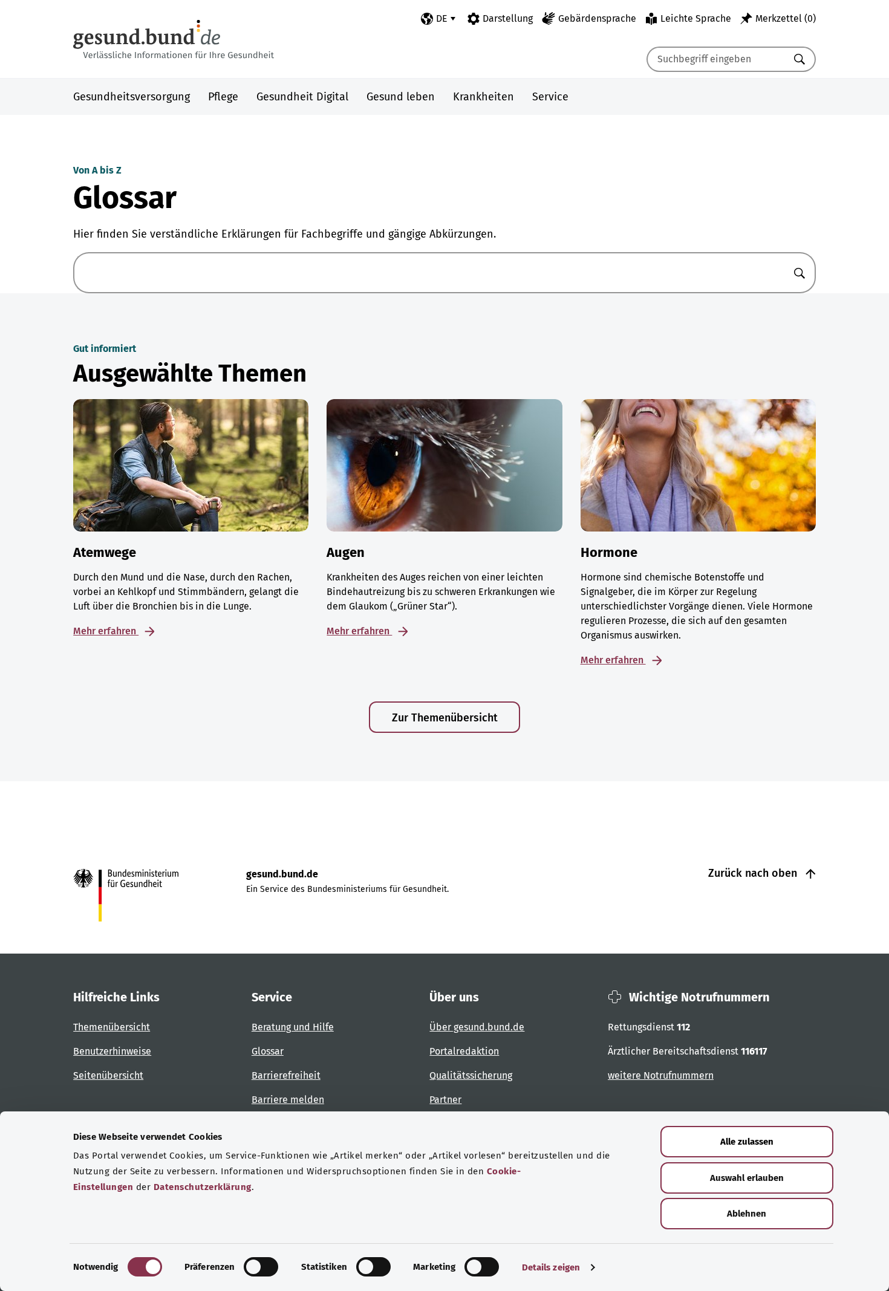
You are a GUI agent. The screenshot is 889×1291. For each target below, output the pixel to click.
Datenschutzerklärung (203, 1187)
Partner (445, 1099)
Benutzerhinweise (112, 1051)
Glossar (268, 1051)
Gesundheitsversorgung (131, 96)
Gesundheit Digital (302, 96)
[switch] (261, 1266)
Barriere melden (288, 1099)
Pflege (223, 96)
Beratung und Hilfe (293, 1027)
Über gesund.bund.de (476, 1027)
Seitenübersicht (108, 1075)
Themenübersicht (111, 1027)
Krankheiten (483, 96)
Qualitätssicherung (470, 1075)
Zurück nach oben (754, 873)
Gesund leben (400, 96)
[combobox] (716, 59)
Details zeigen (551, 1267)
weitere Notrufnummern (661, 1075)
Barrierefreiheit (286, 1075)
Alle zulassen (746, 1141)
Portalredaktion (464, 1051)
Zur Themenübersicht (445, 717)
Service (550, 96)
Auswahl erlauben (747, 1177)
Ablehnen (746, 1213)
